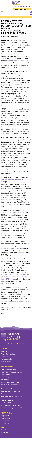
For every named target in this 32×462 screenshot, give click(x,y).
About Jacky (6, 413)
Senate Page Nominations (10, 382)
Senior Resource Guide (9, 394)
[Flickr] (29, 6)
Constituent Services (8, 369)
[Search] (31, 12)
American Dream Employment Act (14, 213)
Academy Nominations (9, 385)
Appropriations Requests (10, 405)
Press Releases (6, 430)
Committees (5, 418)
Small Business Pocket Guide (11, 396)
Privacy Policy (6, 361)
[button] (31, 14)
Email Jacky (5, 351)
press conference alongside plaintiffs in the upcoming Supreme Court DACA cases (15, 277)
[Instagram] (21, 6)
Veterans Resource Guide (10, 391)
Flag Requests (6, 374)
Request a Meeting (8, 354)
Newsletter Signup (8, 359)
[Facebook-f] (15, 6)
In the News (5, 432)
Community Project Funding (11, 408)
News (3, 427)
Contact (4, 348)
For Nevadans (7, 367)
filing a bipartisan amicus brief (12, 248)
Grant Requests (6, 403)
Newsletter (18, 9)
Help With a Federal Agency (11, 372)
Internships (5, 380)
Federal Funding (7, 400)
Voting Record (6, 421)
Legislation (5, 423)
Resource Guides (7, 389)
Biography (5, 416)
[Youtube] (26, 6)
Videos (3, 435)
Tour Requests (6, 377)
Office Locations (7, 356)
